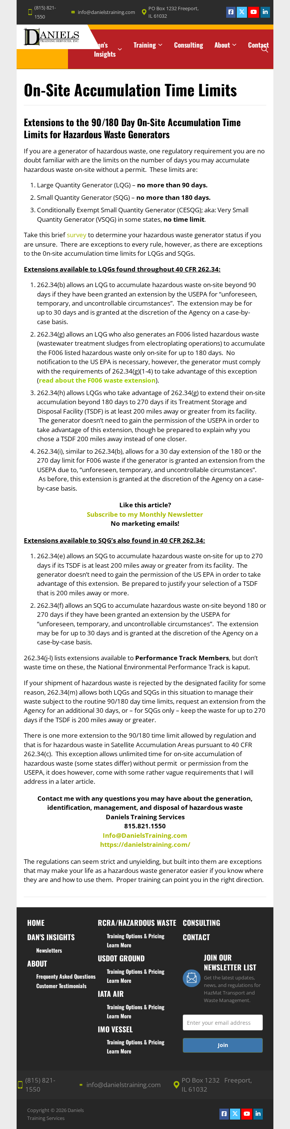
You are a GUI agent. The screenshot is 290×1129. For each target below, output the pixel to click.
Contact (258, 44)
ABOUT (37, 963)
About (222, 44)
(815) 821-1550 (45, 12)
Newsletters (49, 950)
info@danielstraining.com (106, 12)
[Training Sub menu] (160, 44)
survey (77, 234)
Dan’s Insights (105, 49)
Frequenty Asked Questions (66, 976)
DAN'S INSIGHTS (51, 936)
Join (223, 1045)
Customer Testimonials (61, 986)
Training (145, 44)
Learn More (119, 945)
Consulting (188, 44)
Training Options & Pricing (135, 936)
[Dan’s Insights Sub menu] (119, 49)
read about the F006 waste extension (97, 380)
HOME (36, 922)
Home (75, 44)
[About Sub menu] (234, 44)
